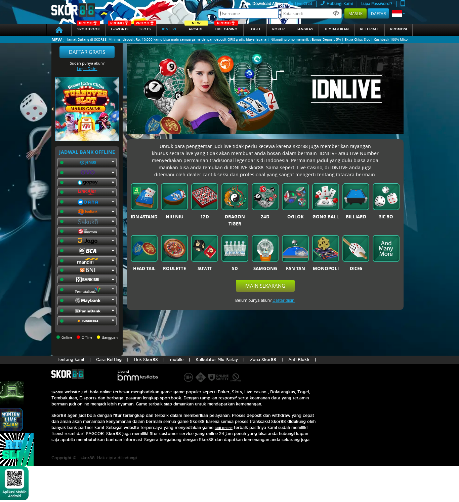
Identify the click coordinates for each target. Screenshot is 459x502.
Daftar (378, 13)
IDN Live (169, 29)
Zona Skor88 (263, 359)
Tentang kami (70, 359)
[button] (398, 13)
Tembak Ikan (336, 29)
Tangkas (304, 29)
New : (57, 39)
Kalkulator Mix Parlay (217, 359)
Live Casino (226, 27)
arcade (196, 27)
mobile (176, 359)
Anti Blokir (298, 359)
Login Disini (87, 68)
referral (369, 29)
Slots (143, 27)
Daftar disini (284, 300)
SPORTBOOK (88, 27)
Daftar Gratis (87, 51)
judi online (224, 428)
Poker (278, 29)
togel (255, 29)
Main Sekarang (265, 285)
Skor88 (57, 392)
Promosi (398, 29)
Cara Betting (109, 359)
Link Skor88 (146, 359)
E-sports (119, 27)
